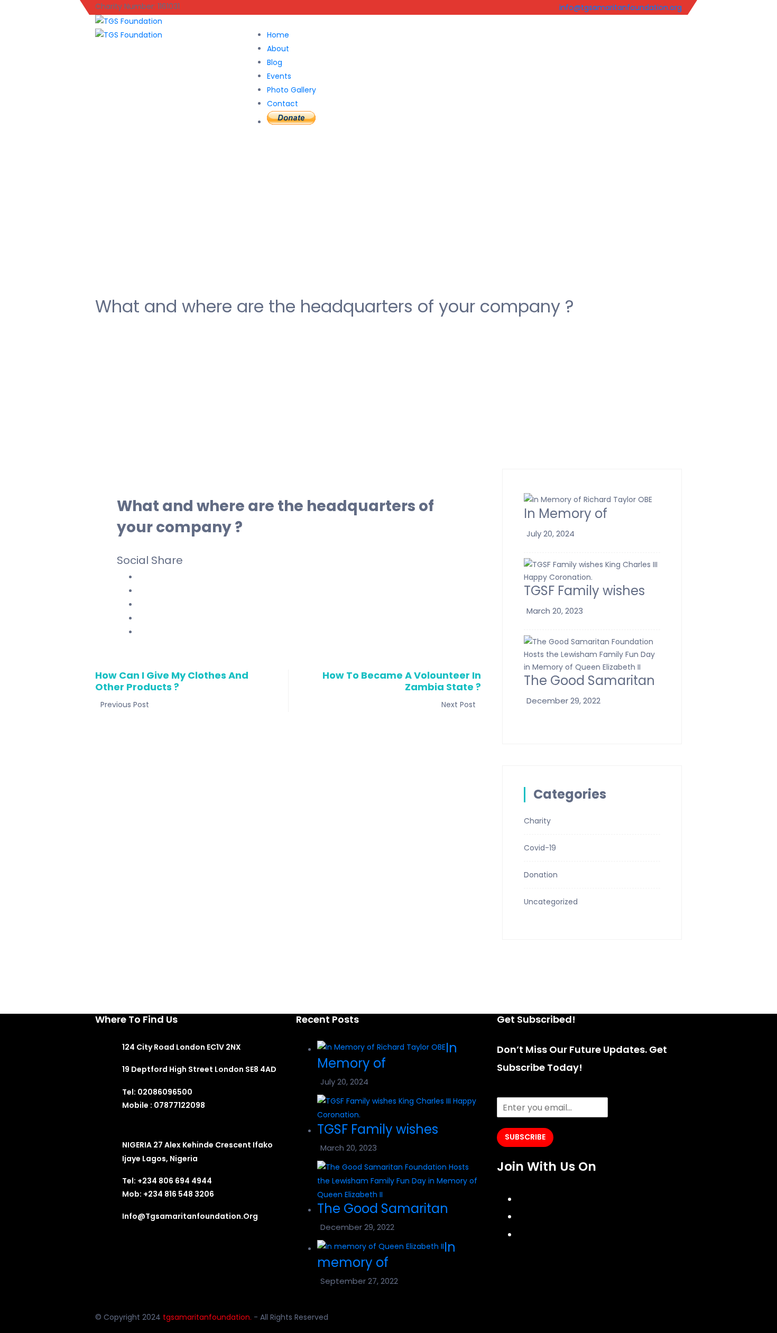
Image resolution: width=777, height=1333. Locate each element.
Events (279, 76)
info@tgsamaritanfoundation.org (619, 7)
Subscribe (525, 1137)
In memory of (386, 1254)
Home (278, 35)
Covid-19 (540, 848)
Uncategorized (551, 901)
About (278, 48)
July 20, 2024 (550, 533)
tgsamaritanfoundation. (207, 1317)
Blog (274, 62)
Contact (282, 103)
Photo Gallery (291, 90)
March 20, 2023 (554, 610)
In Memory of (565, 513)
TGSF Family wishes (584, 590)
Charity (537, 821)
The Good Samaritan (589, 680)
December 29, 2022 (563, 700)
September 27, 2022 (359, 1280)
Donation (541, 874)
